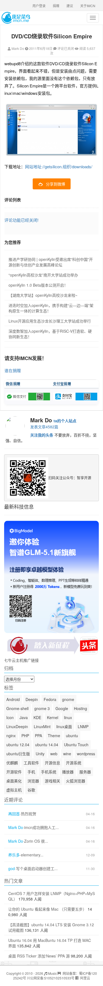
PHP (25, 735)
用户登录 (39, 5)
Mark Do (18, 48)
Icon (10, 717)
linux (68, 717)
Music (52, 973)
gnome (68, 699)
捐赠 (56, 5)
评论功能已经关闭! (21, 220)
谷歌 (31, 790)
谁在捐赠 (12, 370)
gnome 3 (42, 708)
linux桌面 (64, 726)
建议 (69, 5)
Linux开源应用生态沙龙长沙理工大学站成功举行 (50, 321)
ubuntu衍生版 (18, 753)
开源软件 (14, 771)
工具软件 (31, 762)
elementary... (32, 854)
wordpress (86, 753)
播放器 (68, 771)
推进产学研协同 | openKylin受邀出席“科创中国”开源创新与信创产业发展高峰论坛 (51, 262)
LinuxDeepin (17, 726)
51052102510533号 (59, 978)
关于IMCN (87, 5)
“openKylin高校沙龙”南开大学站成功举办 (43, 275)
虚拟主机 (14, 790)
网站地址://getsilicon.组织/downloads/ (58, 166)
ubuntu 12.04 (17, 744)
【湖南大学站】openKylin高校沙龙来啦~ (43, 295)
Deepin (32, 699)
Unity (40, 753)
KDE (37, 717)
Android (13, 699)
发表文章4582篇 (44, 426)
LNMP (83, 726)
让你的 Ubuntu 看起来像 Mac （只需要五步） (47, 909)
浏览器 (33, 780)
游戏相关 (52, 780)
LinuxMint (42, 726)
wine (67, 753)
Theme (54, 735)
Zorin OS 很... (36, 841)
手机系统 (48, 771)
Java (24, 717)
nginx (11, 735)
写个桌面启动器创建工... (37, 868)
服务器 (85, 771)
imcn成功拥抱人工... (41, 827)
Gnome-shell (17, 708)
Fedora (50, 699)
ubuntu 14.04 (46, 744)
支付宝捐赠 (62, 383)
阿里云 (84, 978)
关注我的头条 (41, 435)
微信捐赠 (13, 383)
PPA (38, 735)
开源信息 (52, 762)
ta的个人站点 (65, 420)
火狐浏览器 (75, 780)
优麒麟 (12, 762)
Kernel (52, 717)
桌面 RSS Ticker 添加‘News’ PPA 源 (39, 956)
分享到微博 (55, 184)
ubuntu (72, 735)
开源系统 (73, 762)
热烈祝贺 (28, 813)
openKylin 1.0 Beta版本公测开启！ (38, 285)
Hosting (80, 708)
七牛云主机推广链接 (21, 660)
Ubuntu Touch (76, 744)
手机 (31, 771)
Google (61, 708)
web (53, 753)
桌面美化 (14, 780)
